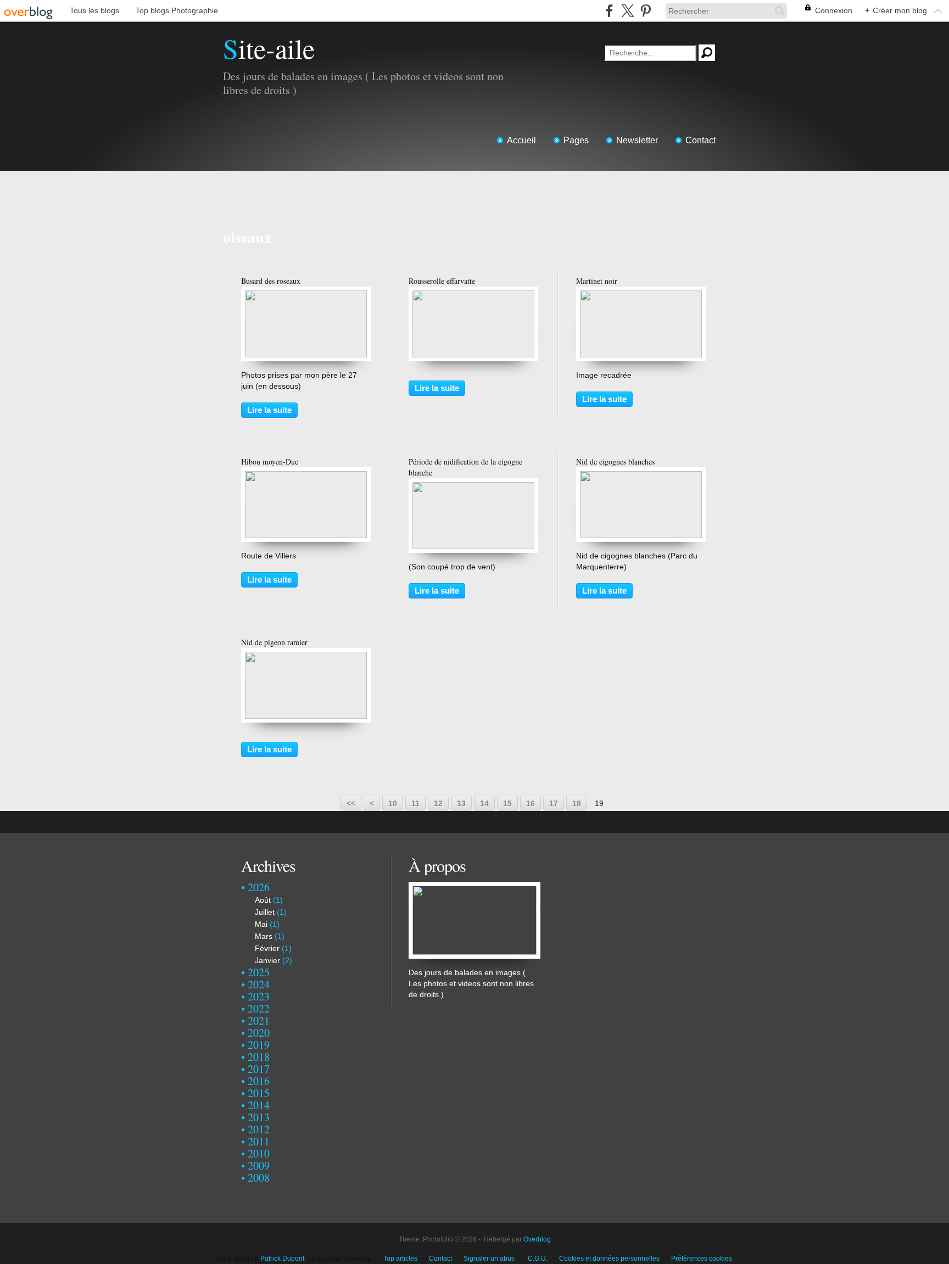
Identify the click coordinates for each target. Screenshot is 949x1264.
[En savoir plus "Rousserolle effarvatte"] (473, 296)
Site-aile (269, 48)
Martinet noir (596, 281)
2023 (259, 996)
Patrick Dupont (282, 1258)
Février (267, 948)
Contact (700, 140)
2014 (259, 1105)
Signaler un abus (490, 1258)
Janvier (267, 960)
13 (461, 803)
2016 (259, 1080)
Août (263, 900)
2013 (259, 1117)
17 (553, 803)
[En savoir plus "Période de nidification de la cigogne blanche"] (473, 487)
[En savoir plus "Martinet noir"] (641, 296)
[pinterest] (645, 10)
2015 (259, 1093)
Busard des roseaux (270, 281)
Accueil (521, 140)
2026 (259, 887)
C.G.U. (538, 1258)
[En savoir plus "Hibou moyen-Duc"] (306, 476)
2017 (259, 1068)
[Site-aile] (474, 887)
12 (438, 803)
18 (576, 803)
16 (530, 803)
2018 (259, 1056)
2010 (259, 1153)
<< (351, 803)
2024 (259, 984)
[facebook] (609, 10)
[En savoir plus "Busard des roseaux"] (306, 296)
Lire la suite (269, 410)
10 (392, 803)
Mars (263, 936)
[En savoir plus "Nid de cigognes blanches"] (641, 476)
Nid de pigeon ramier (274, 642)
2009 (259, 1165)
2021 (259, 1020)
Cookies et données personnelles (609, 1258)
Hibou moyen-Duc (269, 461)
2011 (259, 1141)
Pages (576, 140)
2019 (259, 1044)
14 (484, 803)
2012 (259, 1129)
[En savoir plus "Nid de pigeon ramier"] (306, 657)
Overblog (537, 1239)
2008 (259, 1177)
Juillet (265, 912)
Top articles (400, 1258)
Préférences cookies (701, 1258)
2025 (259, 972)
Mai (261, 924)
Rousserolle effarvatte (442, 281)
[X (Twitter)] (627, 10)
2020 (259, 1032)
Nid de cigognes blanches (615, 461)
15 (507, 803)
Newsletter (637, 140)
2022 (259, 1008)
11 (415, 803)
